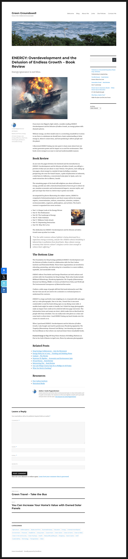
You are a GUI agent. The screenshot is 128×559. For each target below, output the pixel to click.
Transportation (34, 539)
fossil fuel (24, 138)
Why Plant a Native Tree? (98, 95)
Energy (24, 133)
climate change (16, 136)
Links (93, 13)
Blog (77, 13)
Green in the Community (19, 535)
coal (22, 136)
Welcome (70, 13)
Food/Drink (32, 532)
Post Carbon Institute (40, 381)
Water (42, 539)
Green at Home (68, 532)
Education (57, 529)
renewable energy (17, 141)
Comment (16, 420)
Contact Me (112, 13)
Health (40, 535)
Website (15, 464)
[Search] (114, 60)
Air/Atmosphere (25, 529)
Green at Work (78, 532)
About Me (85, 13)
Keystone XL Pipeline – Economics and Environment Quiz (53, 358)
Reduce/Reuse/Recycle (50, 535)
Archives (92, 106)
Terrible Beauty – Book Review (100, 77)
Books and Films (16, 133)
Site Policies (101, 13)
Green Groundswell (24, 13)
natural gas (15, 139)
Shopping (62, 535)
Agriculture (15, 529)
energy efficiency (16, 138)
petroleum (22, 139)
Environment (16, 532)
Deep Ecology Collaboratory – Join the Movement (50, 351)
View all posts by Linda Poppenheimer (65, 396)
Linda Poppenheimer (18, 128)
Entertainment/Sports (74, 529)
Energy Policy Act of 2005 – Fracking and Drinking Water (52, 353)
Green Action (58, 532)
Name (14, 447)
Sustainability (16, 539)
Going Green (40, 532)
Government (49, 532)
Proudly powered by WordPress (32, 551)
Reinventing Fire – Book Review (44, 363)
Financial (24, 532)
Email (14, 455)
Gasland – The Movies (40, 356)
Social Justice (70, 535)
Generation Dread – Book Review (101, 82)
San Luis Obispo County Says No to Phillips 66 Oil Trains (52, 366)
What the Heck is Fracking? (42, 368)
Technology (25, 539)
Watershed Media (39, 383)
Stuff (77, 535)
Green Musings (32, 535)
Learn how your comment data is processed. (54, 476)
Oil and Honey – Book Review (43, 361)
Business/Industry (47, 529)
